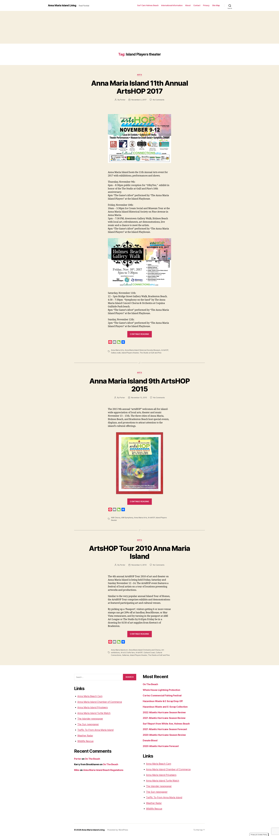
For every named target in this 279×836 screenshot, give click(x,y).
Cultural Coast (149, 652)
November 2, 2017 (138, 100)
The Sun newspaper (88, 724)
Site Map (216, 5)
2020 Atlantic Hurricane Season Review (164, 735)
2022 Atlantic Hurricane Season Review (164, 712)
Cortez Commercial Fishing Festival (162, 695)
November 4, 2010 (139, 565)
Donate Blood (150, 740)
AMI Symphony (127, 517)
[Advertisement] (139, 27)
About (188, 5)
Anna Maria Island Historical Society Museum (142, 350)
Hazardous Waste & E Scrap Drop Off (163, 701)
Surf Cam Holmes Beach (148, 5)
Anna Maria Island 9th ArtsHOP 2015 (139, 385)
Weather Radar (85, 735)
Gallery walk (116, 353)
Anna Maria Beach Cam (89, 696)
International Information (172, 5)
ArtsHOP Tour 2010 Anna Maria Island (139, 552)
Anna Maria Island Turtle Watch (94, 713)
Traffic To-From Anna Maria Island (95, 730)
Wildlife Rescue (85, 741)
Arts (139, 75)
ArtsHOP (164, 350)
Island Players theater (130, 353)
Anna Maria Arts (117, 350)
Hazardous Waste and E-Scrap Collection (165, 706)
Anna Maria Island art (119, 650)
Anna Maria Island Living (62, 5)
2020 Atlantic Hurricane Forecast (161, 746)
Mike (76, 770)
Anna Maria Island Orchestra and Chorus (145, 650)
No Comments (158, 100)
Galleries (125, 655)
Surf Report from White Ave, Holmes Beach (166, 723)
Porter (122, 100)
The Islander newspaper (90, 718)
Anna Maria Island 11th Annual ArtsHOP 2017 (139, 87)
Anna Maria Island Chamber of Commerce (99, 702)
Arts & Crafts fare (128, 652)
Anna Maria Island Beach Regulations (103, 770)
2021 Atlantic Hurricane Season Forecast (165, 729)
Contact (196, 5)
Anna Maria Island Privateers (92, 707)
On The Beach (92, 758)
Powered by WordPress (117, 830)
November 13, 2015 (139, 397)
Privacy (206, 5)
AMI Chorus (115, 517)
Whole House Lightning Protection (161, 690)
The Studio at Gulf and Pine (150, 353)
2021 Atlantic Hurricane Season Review (164, 718)
